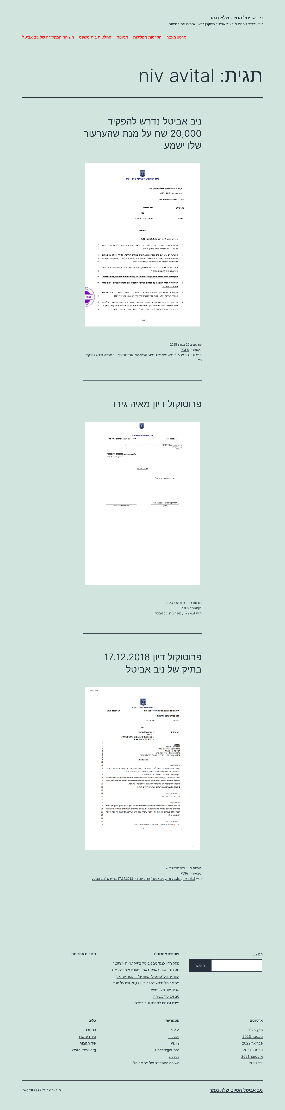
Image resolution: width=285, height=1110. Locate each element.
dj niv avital (173, 878)
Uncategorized (167, 1050)
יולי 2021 (256, 1063)
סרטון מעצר (176, 37)
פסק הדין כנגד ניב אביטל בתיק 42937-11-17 (145, 963)
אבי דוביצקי (125, 355)
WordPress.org (84, 1050)
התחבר (90, 1030)
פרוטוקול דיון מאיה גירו (158, 404)
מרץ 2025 (255, 1030)
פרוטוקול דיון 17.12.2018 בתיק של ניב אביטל (121, 878)
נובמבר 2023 (252, 1036)
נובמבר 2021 (253, 1050)
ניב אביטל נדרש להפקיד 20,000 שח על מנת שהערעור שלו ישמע (143, 133)
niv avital (141, 355)
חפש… (258, 954)
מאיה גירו (175, 613)
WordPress (32, 1090)
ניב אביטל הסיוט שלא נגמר (236, 18)
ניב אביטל (161, 613)
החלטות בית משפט (95, 37)
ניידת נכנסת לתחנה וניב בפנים (157, 1003)
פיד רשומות (87, 1036)
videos (174, 1056)
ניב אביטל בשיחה (166, 996)
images (173, 1036)
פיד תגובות (88, 1043)
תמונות (122, 37)
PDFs (185, 349)
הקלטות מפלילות (147, 37)
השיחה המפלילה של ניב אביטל (48, 37)
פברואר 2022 (252, 1043)
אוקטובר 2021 (252, 1056)
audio (174, 1030)
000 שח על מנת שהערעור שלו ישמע (171, 355)
